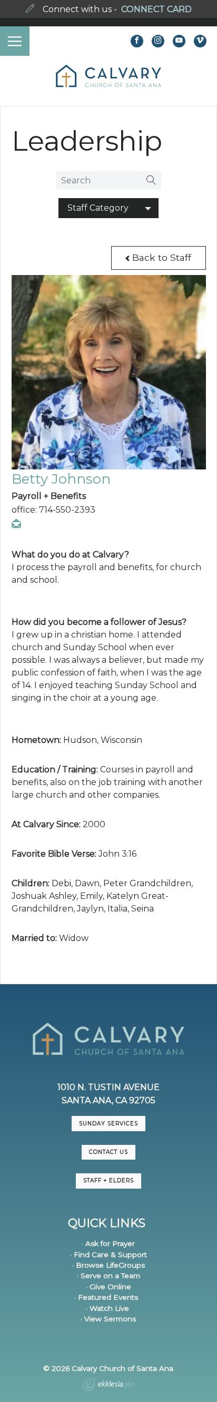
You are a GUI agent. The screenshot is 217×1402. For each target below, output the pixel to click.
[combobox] (108, 208)
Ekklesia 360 (108, 1386)
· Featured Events (106, 1297)
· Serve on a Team (108, 1275)
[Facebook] (137, 41)
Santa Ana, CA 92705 (108, 1100)
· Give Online (108, 1286)
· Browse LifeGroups (108, 1265)
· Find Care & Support (108, 1254)
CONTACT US (108, 1152)
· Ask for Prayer (108, 1243)
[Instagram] (158, 41)
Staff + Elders (108, 1180)
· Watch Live (107, 1308)
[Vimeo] (200, 41)
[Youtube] (179, 41)
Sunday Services (108, 1123)
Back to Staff (160, 257)
